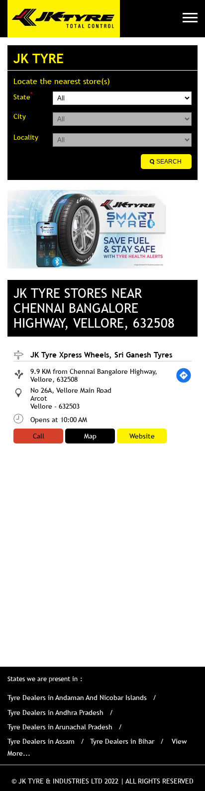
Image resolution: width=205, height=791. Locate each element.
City (19, 116)
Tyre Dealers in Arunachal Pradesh (59, 727)
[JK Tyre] (63, 18)
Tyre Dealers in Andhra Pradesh (55, 712)
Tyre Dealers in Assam (41, 741)
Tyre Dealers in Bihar (122, 741)
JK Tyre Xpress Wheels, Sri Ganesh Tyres (101, 354)
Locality (25, 137)
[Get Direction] (184, 375)
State (22, 96)
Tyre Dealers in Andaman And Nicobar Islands (77, 698)
